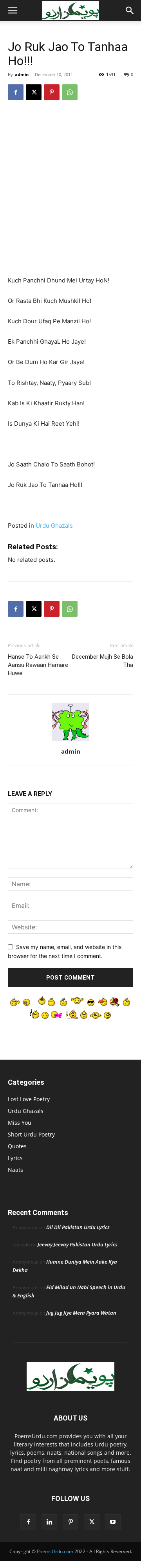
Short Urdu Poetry (31, 1134)
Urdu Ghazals (54, 525)
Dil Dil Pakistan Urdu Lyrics (78, 1227)
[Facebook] (16, 92)
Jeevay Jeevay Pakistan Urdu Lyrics (78, 1244)
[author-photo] (70, 740)
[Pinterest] (52, 92)
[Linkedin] (49, 1522)
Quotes (17, 1146)
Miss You (19, 1122)
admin (22, 74)
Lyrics (15, 1158)
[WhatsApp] (70, 92)
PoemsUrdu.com (55, 1551)
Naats (15, 1169)
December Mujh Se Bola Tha (102, 660)
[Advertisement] (70, 181)
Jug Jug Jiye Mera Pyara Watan (81, 1312)
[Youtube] (113, 1522)
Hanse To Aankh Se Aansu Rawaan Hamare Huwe (38, 665)
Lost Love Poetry (29, 1099)
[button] (12, 10)
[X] (34, 92)
